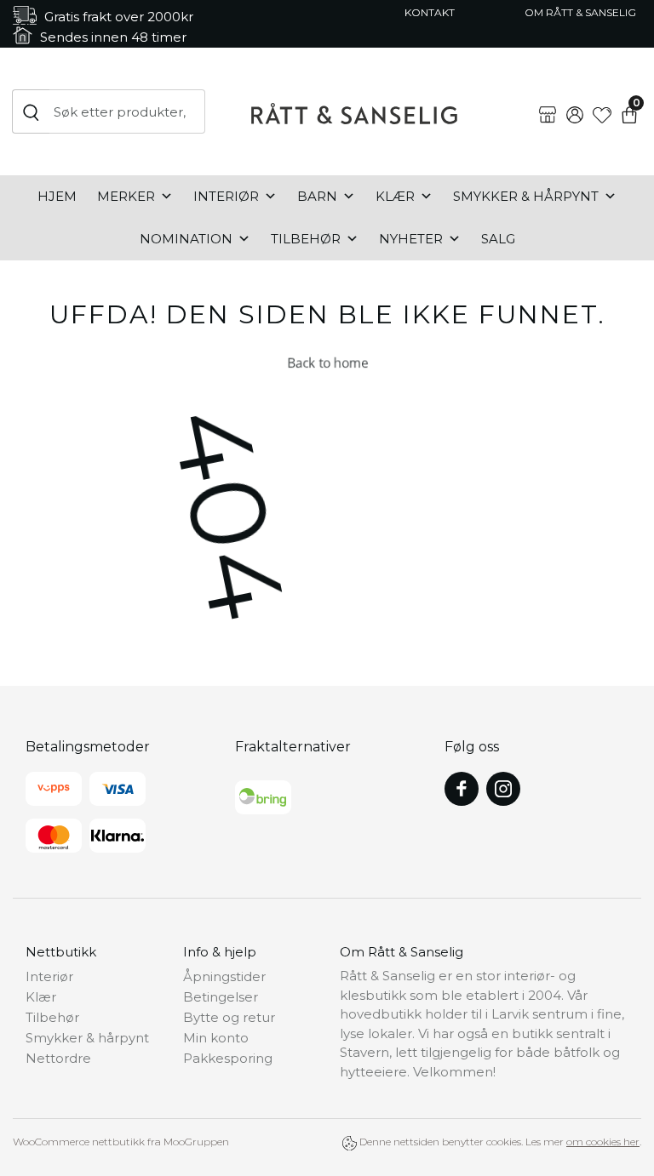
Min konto (216, 1038)
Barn (317, 196)
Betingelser (220, 997)
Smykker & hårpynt (526, 196)
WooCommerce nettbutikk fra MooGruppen (121, 1141)
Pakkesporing (227, 1058)
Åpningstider (224, 976)
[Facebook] (462, 789)
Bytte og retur (229, 1017)
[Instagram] (503, 789)
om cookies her (603, 1141)
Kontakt (429, 12)
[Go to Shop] (547, 101)
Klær (395, 196)
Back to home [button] (326, 362)
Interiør (226, 196)
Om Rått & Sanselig (580, 12)
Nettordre (58, 1058)
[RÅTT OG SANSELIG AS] (354, 111)
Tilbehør (306, 239)
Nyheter (411, 239)
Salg (498, 239)
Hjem (57, 196)
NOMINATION (186, 239)
